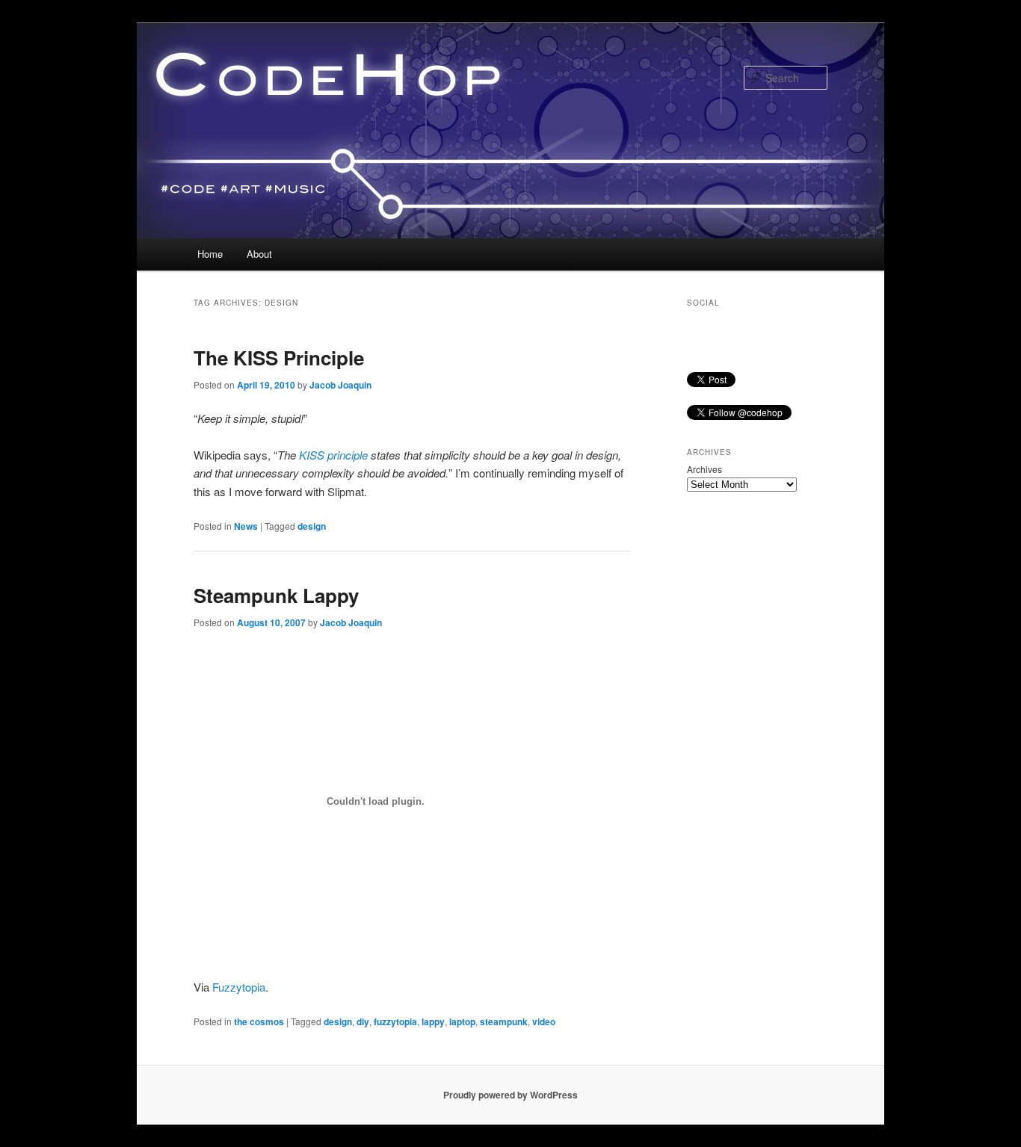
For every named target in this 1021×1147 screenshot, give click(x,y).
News (246, 526)
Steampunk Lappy (276, 595)
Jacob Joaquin (340, 385)
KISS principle (333, 455)
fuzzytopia (395, 1021)
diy (363, 1021)
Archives (704, 469)
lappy (433, 1021)
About (259, 254)
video (543, 1021)
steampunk (504, 1021)
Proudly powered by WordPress (510, 1094)
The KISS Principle (279, 357)
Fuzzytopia (238, 987)
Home (210, 254)
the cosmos (259, 1021)
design (311, 526)
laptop (462, 1021)
